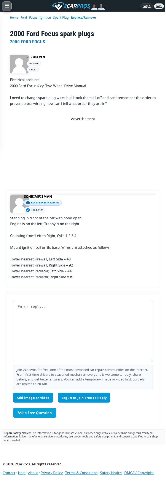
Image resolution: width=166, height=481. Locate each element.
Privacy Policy (52, 472)
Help (22, 472)
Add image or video (33, 397)
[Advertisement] (83, 151)
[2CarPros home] (76, 6)
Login (147, 6)
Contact (9, 472)
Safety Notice (111, 472)
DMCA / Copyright (139, 472)
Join (159, 6)
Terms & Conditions (81, 472)
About (33, 472)
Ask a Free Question (35, 412)
